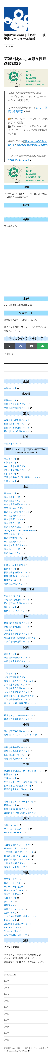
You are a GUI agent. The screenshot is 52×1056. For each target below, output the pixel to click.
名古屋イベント (11, 630)
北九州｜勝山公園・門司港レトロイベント (24, 771)
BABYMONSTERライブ (15, 935)
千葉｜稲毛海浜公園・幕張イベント (21, 477)
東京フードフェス (12, 879)
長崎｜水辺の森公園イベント (18, 786)
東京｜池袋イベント (13, 515)
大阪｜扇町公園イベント (15, 685)
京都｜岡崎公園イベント (15, 657)
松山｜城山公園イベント (15, 755)
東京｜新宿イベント (13, 519)
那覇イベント (10, 805)
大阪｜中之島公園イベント (17, 688)
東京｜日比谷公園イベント (17, 512)
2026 (6, 1039)
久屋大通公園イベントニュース (19, 863)
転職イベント (10, 920)
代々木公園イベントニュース (18, 856)
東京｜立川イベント (13, 553)
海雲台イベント (11, 825)
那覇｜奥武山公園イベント (17, 809)
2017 (6, 981)
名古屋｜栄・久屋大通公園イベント (21, 638)
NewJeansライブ (12, 931)
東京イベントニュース (14, 848)
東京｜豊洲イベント (13, 541)
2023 (6, 1020)
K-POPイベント (11, 927)
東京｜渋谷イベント (13, 534)
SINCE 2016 (10, 974)
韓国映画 (9, 354)
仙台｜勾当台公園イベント (17, 427)
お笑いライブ (10, 912)
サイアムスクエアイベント (17, 829)
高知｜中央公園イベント (15, 758)
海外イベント (10, 898)
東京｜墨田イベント (13, 497)
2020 (6, 1000)
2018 (6, 987)
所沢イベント (10, 462)
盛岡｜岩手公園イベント (15, 424)
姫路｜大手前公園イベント (17, 719)
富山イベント (10, 607)
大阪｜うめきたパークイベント (19, 681)
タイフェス (9, 901)
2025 (6, 1033)
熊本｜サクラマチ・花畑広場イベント (22, 782)
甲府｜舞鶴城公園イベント (17, 599)
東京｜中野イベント (13, 523)
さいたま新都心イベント (15, 470)
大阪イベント (10, 673)
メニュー (9, 47)
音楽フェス (9, 905)
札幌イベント (10, 400)
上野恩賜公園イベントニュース (19, 852)
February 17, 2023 (18, 159)
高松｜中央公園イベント (15, 747)
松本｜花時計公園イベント (17, 603)
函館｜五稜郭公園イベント (17, 408)
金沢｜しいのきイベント (15, 611)
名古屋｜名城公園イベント (17, 634)
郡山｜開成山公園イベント (17, 431)
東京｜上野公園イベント (15, 504)
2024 (6, 1026)
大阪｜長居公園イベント (15, 699)
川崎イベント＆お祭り (14, 565)
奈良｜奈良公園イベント (15, 661)
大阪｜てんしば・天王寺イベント (20, 696)
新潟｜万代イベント (13, 596)
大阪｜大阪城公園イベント (17, 692)
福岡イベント (10, 774)
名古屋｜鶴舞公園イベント (17, 641)
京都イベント (10, 654)
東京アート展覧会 (12, 894)
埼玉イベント (10, 459)
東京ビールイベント (13, 883)
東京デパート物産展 (13, 886)
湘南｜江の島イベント (14, 584)
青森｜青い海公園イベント (17, 420)
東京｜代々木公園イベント (17, 527)
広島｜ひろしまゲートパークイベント (22, 735)
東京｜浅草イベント (13, 501)
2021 (6, 1007)
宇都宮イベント (11, 443)
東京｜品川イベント (13, 549)
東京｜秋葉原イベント (14, 508)
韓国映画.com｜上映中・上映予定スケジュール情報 (25, 37)
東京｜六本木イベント (14, 538)
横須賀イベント (11, 580)
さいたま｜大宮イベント (15, 466)
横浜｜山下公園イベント (15, 572)
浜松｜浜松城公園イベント (17, 627)
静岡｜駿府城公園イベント (17, 623)
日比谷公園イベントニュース (18, 859)
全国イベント (10, 388)
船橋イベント (10, 481)
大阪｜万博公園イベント (15, 677)
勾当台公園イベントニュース (18, 845)
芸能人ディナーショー (14, 909)
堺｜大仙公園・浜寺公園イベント (20, 703)
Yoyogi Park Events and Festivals (20, 530)
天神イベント (10, 778)
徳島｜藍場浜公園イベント (17, 751)
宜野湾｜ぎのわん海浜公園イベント (21, 813)
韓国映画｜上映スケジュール (18, 924)
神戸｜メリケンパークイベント (19, 715)
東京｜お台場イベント (14, 545)
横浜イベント (10, 569)
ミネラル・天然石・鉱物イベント (20, 916)
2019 (6, 994)
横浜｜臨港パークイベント (17, 576)
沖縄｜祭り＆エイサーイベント (19, 801)
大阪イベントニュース (14, 867)
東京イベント (10, 493)
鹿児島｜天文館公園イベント (18, 789)
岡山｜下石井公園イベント (17, 731)
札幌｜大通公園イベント (15, 404)
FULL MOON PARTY (14, 832)
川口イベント (10, 474)
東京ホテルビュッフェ (14, 890)
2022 (6, 1013)
